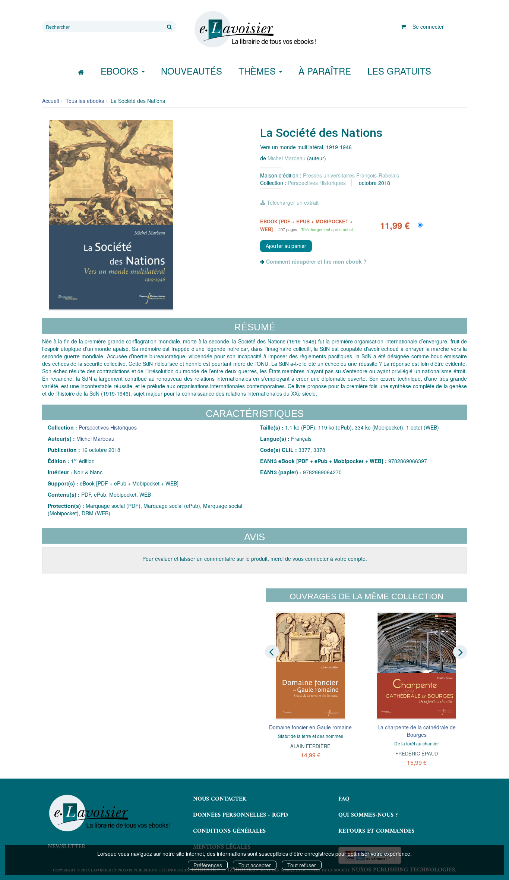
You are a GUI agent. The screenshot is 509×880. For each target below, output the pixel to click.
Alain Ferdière (310, 745)
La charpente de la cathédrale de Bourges (416, 730)
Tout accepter (254, 865)
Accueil (50, 100)
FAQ (344, 799)
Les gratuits (399, 70)
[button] (111, 215)
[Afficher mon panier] (403, 26)
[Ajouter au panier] (286, 246)
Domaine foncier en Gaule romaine (310, 727)
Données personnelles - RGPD (240, 815)
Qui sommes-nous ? (368, 815)
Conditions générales (229, 831)
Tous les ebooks (85, 100)
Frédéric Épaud (416, 753)
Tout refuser (301, 865)
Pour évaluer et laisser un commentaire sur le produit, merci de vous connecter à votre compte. (254, 558)
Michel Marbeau (287, 158)
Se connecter (428, 26)
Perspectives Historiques (317, 182)
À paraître (324, 70)
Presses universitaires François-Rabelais (351, 175)
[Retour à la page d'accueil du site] (254, 29)
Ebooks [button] (121, 70)
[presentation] (272, 651)
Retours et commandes (376, 831)
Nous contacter (219, 799)
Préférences (207, 865)
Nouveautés (191, 70)
